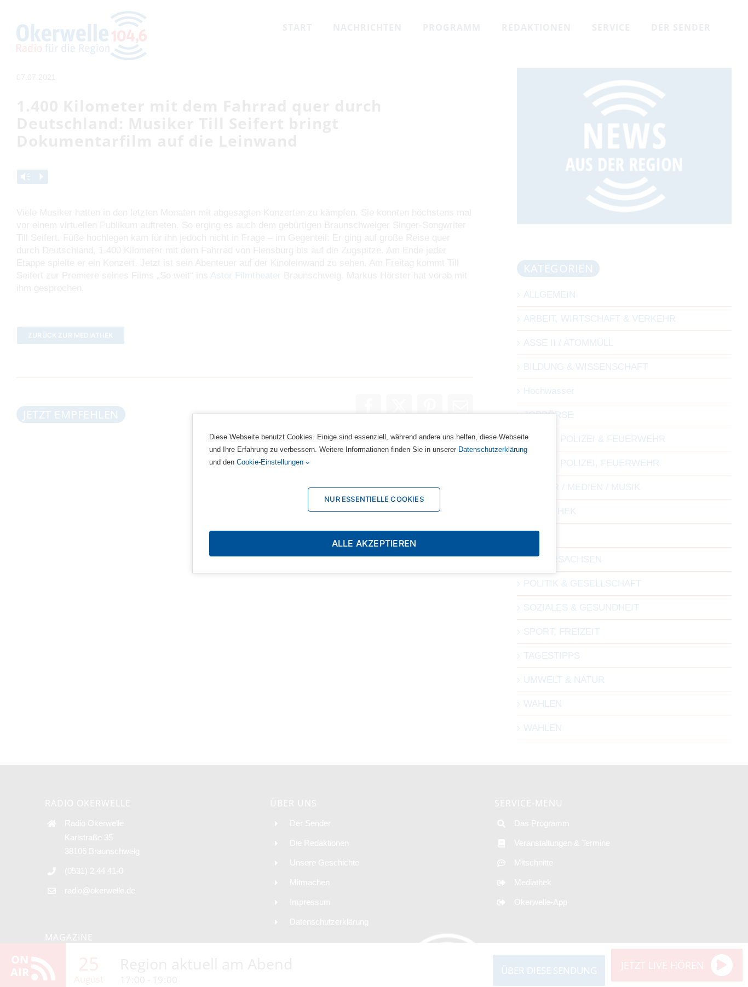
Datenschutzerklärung (492, 449)
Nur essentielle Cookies (374, 499)
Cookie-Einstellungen (271, 462)
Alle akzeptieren (374, 543)
